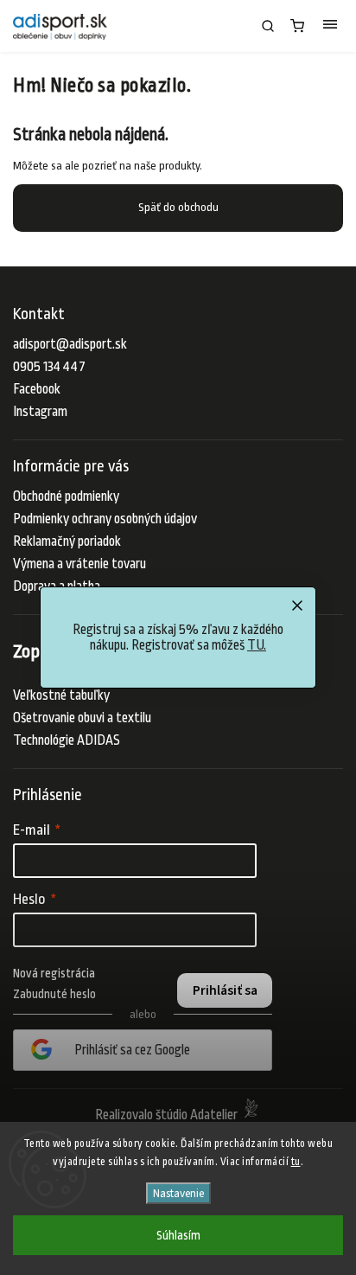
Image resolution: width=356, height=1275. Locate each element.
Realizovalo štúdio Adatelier (167, 1115)
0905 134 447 (49, 367)
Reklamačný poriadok (67, 541)
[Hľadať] (268, 26)
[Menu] (330, 26)
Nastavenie (178, 1193)
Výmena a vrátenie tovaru (79, 564)
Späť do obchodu (178, 207)
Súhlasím (178, 1235)
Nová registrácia (54, 973)
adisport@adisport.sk (70, 344)
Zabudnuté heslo (54, 994)
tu (296, 1162)
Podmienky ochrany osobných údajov (105, 519)
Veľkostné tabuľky (61, 695)
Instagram (40, 412)
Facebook (36, 389)
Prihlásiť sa (225, 990)
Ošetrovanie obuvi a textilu (82, 718)
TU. (256, 645)
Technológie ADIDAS (66, 740)
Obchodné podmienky (66, 496)
